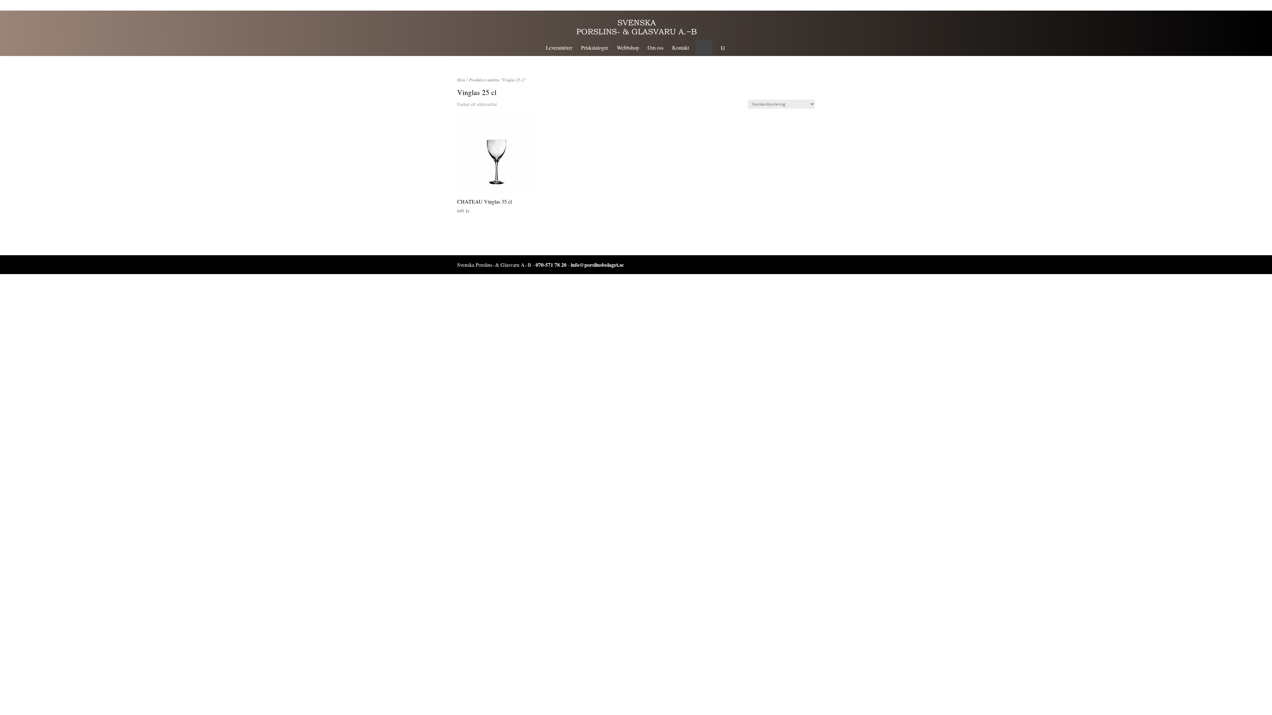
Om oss (655, 48)
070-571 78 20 (551, 264)
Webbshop (628, 48)
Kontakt (680, 48)
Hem (461, 79)
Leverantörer (559, 48)
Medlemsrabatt (801, 4)
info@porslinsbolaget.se (597, 264)
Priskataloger (594, 48)
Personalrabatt (768, 4)
